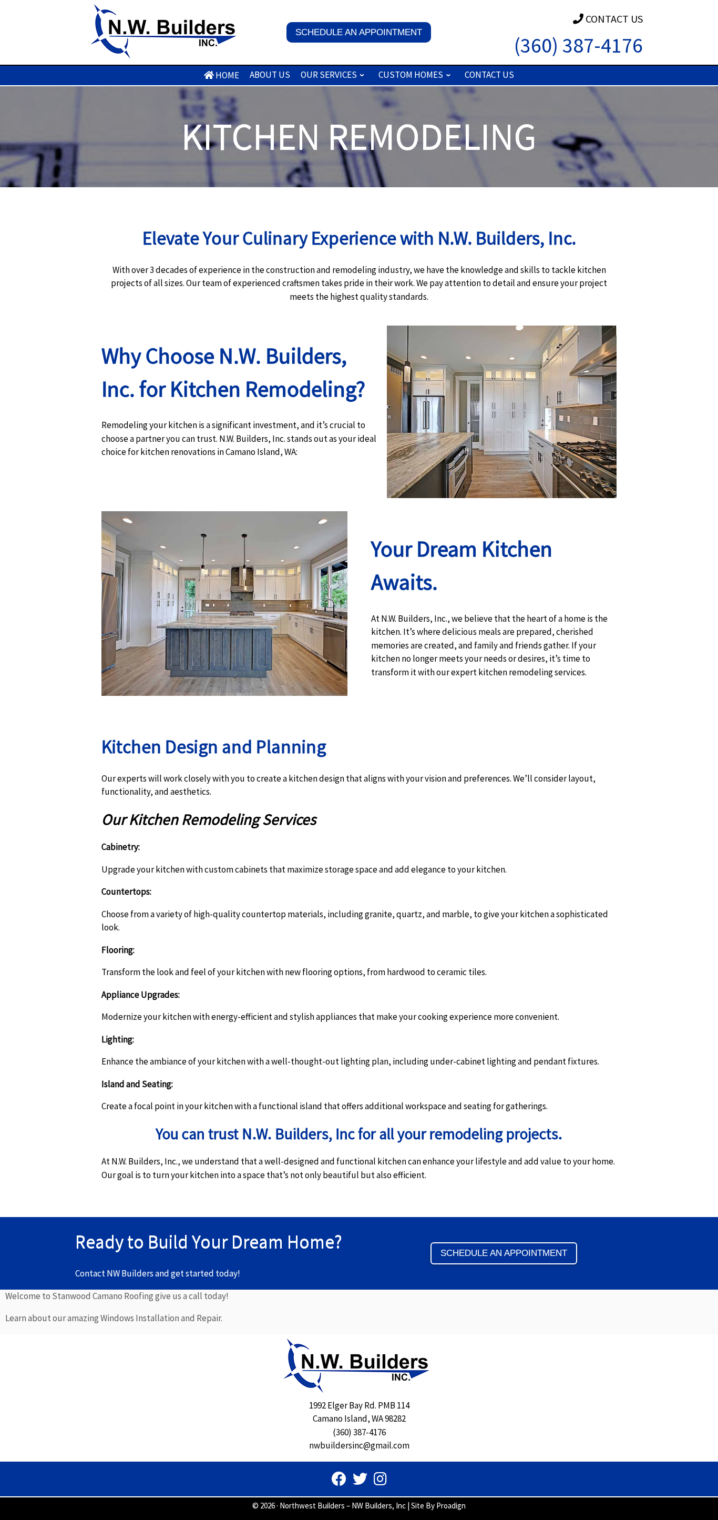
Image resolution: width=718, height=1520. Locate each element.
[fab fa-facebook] (339, 1481)
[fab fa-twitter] (360, 1481)
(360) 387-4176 (578, 46)
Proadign (451, 1506)
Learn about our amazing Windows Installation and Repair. (113, 1318)
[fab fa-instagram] (380, 1481)
